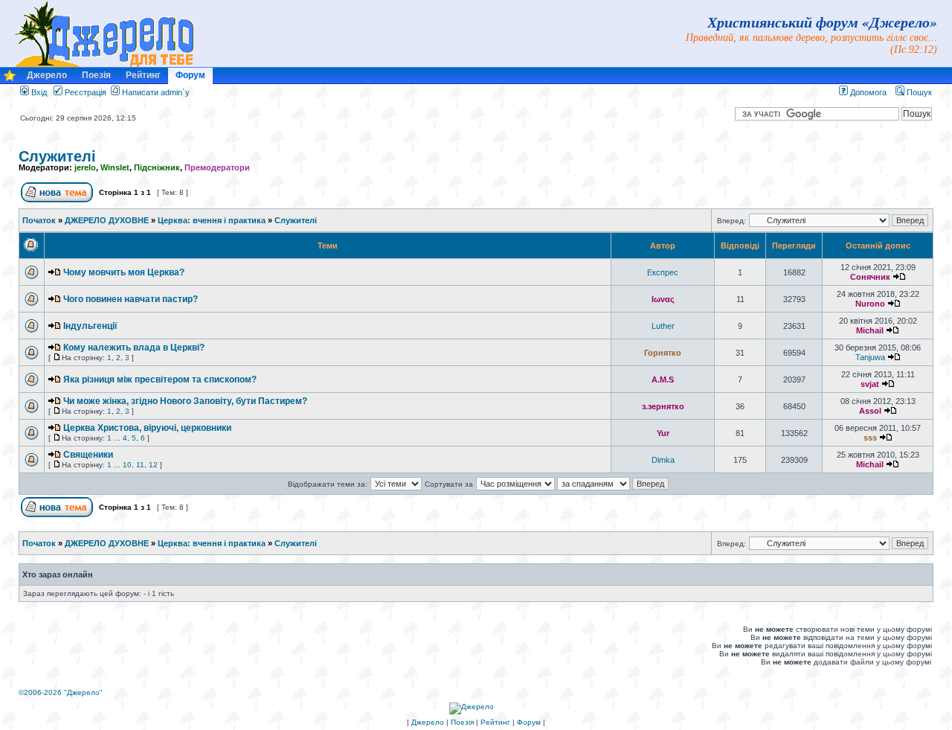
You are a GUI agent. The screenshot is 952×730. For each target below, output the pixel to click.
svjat (870, 384)
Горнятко (662, 352)
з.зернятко (663, 406)
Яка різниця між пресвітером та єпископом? (160, 379)
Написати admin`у (156, 92)
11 (140, 465)
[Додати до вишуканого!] (10, 79)
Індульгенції (90, 326)
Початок (39, 220)
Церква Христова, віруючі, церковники (147, 428)
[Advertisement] (291, 645)
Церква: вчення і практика (212, 220)
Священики (88, 454)
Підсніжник (157, 167)
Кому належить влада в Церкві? (134, 347)
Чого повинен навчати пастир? (130, 299)
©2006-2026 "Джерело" (61, 692)
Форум (190, 75)
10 (127, 465)
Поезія (96, 75)
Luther (663, 325)
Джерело (47, 75)
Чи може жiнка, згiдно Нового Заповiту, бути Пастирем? (185, 401)
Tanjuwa (870, 357)
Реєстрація (84, 92)
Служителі (57, 156)
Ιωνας (663, 299)
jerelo (85, 167)
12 (153, 465)
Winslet (114, 167)
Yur (663, 433)
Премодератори (217, 167)
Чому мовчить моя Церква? (123, 272)
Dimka (663, 459)
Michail (870, 330)
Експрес (662, 272)
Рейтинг (143, 75)
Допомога (867, 92)
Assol (870, 410)
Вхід (38, 92)
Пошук (918, 92)
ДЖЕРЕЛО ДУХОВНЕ (107, 220)
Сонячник (870, 276)
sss (870, 437)
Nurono (870, 303)
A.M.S (663, 379)
